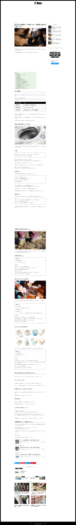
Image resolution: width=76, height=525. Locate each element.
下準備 (18, 75)
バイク (51, 55)
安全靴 (21, 468)
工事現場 (52, 52)
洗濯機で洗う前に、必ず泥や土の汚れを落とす (23, 85)
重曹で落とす (19, 77)
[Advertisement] (38, 14)
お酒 (53, 54)
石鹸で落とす (19, 76)
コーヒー (53, 57)
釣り (59, 54)
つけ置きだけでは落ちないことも (22, 87)
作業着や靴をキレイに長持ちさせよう (21, 88)
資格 (59, 52)
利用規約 (41, 523)
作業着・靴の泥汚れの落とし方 (20, 78)
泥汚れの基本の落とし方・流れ (20, 74)
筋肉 (56, 54)
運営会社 (45, 523)
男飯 (56, 52)
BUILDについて (31, 523)
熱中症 (55, 55)
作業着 (17, 468)
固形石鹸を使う (19, 86)
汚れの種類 (17, 73)
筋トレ (59, 55)
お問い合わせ (36, 523)
